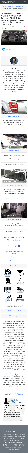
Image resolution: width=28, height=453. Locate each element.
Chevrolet (10, 6)
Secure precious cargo (14, 219)
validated (8, 49)
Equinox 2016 (19, 6)
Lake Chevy (8, 251)
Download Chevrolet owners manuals (14, 261)
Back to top (14, 428)
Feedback (14, 257)
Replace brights (14, 150)
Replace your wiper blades (14, 185)
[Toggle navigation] (24, 2)
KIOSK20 (20, 395)
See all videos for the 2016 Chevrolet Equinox (14, 239)
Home (4, 6)
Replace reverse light (14, 116)
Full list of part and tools (14, 311)
